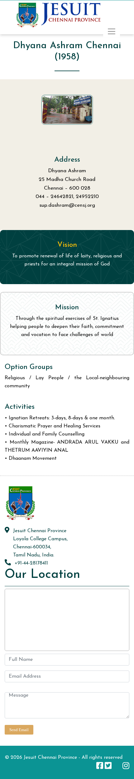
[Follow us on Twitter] (108, 765)
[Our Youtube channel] (117, 765)
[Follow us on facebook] (99, 765)
